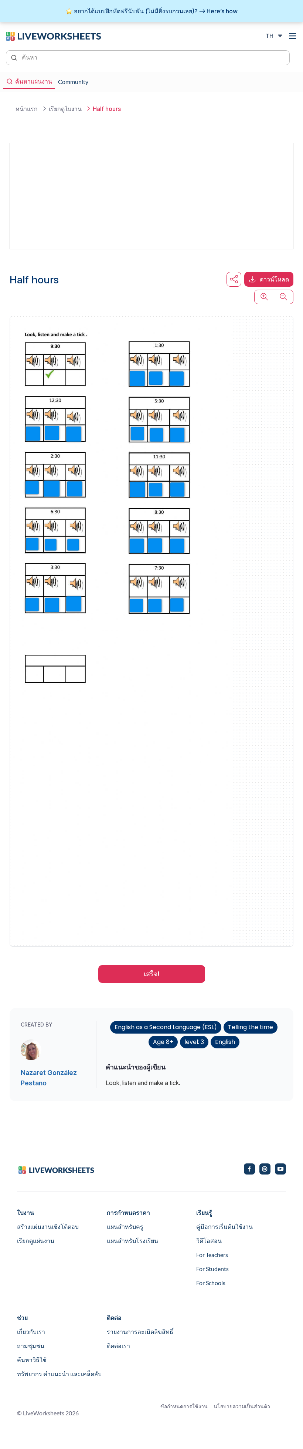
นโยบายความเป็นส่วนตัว (242, 1406)
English (225, 1042)
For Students (212, 1268)
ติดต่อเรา (118, 1345)
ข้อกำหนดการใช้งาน (184, 1406)
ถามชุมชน (30, 1345)
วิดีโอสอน (209, 1240)
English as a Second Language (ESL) (166, 1027)
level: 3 (194, 1042)
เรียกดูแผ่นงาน (35, 1240)
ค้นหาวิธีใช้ (32, 1359)
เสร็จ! (152, 974)
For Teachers (212, 1254)
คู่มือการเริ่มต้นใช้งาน (224, 1226)
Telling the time (250, 1027)
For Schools (210, 1282)
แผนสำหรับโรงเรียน (132, 1240)
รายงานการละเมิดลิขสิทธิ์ (140, 1331)
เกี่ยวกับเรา (31, 1331)
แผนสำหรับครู (125, 1226)
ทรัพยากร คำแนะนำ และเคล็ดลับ (59, 1373)
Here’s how (222, 11)
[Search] (15, 57)
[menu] (292, 35)
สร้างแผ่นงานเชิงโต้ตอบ (48, 1226)
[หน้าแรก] (53, 35)
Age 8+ (163, 1042)
